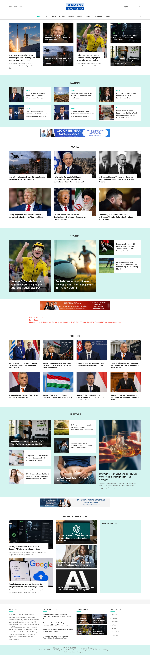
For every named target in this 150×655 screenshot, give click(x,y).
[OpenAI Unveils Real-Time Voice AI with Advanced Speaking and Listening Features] (76, 532)
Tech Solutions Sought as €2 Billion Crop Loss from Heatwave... (81, 95)
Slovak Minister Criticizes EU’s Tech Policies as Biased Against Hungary (91, 364)
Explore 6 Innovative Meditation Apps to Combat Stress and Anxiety (82, 445)
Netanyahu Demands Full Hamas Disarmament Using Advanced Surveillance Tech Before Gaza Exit (69, 179)
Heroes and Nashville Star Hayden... (82, 620)
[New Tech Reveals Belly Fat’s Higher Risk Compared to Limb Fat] (75, 470)
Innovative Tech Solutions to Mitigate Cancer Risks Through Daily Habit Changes (118, 476)
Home (39, 16)
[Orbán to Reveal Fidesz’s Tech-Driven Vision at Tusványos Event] (24, 385)
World (54, 16)
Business (71, 16)
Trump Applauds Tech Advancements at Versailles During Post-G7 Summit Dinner (26, 215)
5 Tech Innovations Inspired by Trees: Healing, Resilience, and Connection (82, 427)
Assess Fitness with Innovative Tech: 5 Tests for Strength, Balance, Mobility (125, 61)
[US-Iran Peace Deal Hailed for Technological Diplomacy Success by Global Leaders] (75, 205)
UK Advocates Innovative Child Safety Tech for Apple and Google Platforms (74, 563)
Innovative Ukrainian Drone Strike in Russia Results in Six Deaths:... (58, 630)
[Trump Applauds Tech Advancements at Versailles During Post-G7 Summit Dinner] (30, 204)
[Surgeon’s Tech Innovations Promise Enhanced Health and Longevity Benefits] (16, 458)
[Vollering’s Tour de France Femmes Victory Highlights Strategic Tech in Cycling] (92, 47)
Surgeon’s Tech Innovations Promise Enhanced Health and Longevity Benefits (37, 458)
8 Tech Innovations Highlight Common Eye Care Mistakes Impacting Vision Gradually (37, 476)
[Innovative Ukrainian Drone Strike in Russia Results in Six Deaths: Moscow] (30, 167)
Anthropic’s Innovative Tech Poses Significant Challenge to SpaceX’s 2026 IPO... (57, 616)
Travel (114, 628)
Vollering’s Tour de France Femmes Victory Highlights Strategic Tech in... (56, 637)
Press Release (117, 632)
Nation (46, 16)
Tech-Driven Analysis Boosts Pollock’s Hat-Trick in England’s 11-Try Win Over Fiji (74, 285)
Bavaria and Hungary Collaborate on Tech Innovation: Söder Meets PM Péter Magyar (23, 365)
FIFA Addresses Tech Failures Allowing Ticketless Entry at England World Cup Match (127, 265)
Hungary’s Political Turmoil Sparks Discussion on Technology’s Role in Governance (125, 397)
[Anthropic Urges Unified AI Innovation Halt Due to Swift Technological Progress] (76, 581)
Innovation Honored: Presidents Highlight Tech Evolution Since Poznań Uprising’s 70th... (126, 114)
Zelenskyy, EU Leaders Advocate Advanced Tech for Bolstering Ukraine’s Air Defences (116, 217)
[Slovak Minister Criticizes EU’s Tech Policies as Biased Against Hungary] (92, 353)
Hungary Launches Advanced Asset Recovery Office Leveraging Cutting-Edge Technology (58, 365)
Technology (98, 16)
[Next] (106, 610)
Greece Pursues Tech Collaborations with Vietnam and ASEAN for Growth (82, 113)
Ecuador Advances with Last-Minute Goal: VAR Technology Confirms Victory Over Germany (125, 247)
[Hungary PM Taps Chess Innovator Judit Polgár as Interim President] (106, 94)
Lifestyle (88, 16)
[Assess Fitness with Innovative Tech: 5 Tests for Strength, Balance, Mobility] (30, 433)
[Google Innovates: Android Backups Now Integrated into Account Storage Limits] (31, 576)
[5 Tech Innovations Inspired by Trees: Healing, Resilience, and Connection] (61, 427)
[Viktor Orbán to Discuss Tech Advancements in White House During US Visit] (16, 94)
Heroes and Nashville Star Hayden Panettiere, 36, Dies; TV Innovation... (55, 624)
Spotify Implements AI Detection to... (98, 631)
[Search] (140, 16)
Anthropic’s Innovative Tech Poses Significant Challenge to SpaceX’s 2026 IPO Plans (22, 57)
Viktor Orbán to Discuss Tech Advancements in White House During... (35, 95)
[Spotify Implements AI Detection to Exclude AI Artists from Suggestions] (31, 539)
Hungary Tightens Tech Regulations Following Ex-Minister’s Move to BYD (57, 396)
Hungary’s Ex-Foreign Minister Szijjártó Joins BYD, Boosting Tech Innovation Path (90, 397)
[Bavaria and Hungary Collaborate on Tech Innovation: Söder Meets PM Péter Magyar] (24, 354)
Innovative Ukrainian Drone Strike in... (99, 620)
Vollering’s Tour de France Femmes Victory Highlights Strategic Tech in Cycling (88, 57)
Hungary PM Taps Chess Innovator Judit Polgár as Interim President (126, 95)
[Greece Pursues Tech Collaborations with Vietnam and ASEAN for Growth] (61, 112)
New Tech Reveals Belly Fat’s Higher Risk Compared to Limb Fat (73, 479)
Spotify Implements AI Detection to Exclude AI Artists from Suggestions (125, 37)
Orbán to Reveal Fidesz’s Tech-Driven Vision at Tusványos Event (24, 396)
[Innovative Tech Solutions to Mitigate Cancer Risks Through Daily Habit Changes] (120, 445)
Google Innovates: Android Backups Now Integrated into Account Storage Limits (26, 585)
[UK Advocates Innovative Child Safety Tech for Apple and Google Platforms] (76, 556)
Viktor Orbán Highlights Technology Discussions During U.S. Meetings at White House (125, 365)
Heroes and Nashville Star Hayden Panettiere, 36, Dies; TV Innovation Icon (57, 37)
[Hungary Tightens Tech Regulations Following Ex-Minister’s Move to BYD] (58, 385)
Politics (62, 16)
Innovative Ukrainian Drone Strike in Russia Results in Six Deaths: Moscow (58, 61)
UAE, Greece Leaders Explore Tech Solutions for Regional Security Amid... (36, 113)
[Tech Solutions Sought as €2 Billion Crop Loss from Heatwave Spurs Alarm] (61, 94)
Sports (79, 16)
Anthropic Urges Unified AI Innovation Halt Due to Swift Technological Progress (76, 588)
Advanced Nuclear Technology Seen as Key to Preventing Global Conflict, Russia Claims (116, 179)
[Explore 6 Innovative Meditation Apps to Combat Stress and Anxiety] (61, 445)
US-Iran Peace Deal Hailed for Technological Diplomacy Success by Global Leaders (70, 217)
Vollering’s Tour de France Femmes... (84, 632)
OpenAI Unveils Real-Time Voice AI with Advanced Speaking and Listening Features (75, 538)
